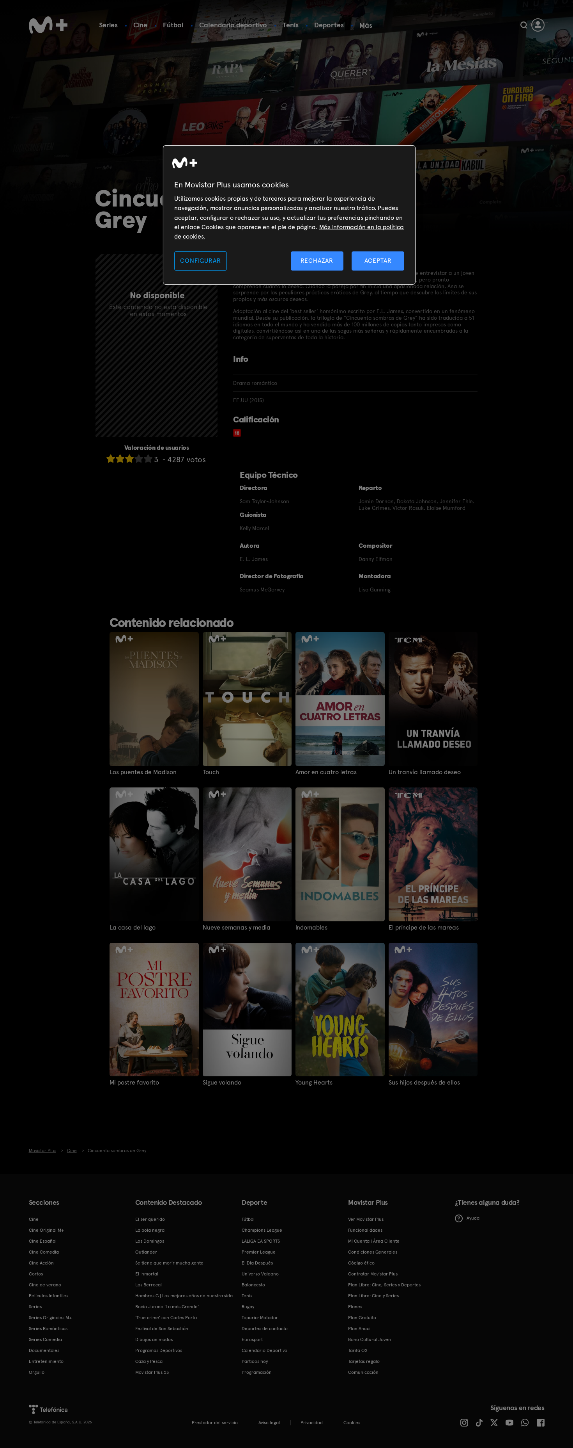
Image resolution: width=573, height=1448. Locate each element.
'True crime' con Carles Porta (166, 1317)
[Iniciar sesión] (538, 25)
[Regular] (129, 458)
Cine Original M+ (46, 1230)
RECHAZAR (317, 260)
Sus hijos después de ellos (424, 1082)
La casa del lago (133, 927)
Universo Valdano (260, 1274)
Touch (211, 772)
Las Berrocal (148, 1285)
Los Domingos (149, 1241)
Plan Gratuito (362, 1317)
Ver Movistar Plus (366, 1219)
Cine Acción (41, 1263)
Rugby (248, 1306)
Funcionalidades (365, 1230)
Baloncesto (253, 1285)
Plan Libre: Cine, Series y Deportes (384, 1285)
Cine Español (43, 1241)
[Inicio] (48, 25)
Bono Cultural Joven (369, 1339)
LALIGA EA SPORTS (261, 1241)
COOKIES (351, 1422)
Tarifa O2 (358, 1350)
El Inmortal (146, 1274)
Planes (355, 1306)
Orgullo (36, 1372)
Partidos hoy (255, 1361)
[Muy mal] (110, 458)
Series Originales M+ (50, 1317)
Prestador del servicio (215, 1422)
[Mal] (120, 458)
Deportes (329, 25)
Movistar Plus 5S (152, 1372)
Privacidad (312, 1422)
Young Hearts (313, 1082)
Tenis (291, 25)
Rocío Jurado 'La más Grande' (167, 1306)
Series (108, 25)
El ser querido (150, 1219)
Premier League (259, 1252)
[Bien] (138, 458)
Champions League (262, 1230)
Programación (257, 1372)
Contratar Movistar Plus (373, 1274)
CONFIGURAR (200, 260)
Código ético (361, 1263)
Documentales (44, 1350)
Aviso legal (269, 1422)
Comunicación (363, 1372)
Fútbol (173, 25)
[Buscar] (523, 24)
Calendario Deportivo (264, 1350)
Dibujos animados (154, 1339)
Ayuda (473, 1218)
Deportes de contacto (265, 1328)
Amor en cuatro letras (326, 772)
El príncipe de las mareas (424, 927)
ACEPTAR (378, 260)
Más (365, 25)
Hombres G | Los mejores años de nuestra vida (184, 1295)
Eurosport (252, 1339)
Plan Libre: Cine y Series (373, 1295)
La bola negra (149, 1230)
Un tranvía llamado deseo (425, 772)
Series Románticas (48, 1328)
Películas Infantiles (48, 1295)
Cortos (36, 1274)
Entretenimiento (46, 1361)
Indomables (311, 927)
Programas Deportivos (158, 1350)
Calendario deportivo (233, 25)
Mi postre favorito (134, 1082)
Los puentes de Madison (143, 772)
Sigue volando (222, 1082)
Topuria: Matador (260, 1317)
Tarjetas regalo (364, 1361)
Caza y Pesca (149, 1361)
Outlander (146, 1252)
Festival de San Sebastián (161, 1328)
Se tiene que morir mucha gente (169, 1263)
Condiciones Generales (372, 1252)
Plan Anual (359, 1328)
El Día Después (257, 1263)
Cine (140, 25)
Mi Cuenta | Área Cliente (374, 1241)
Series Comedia (45, 1339)
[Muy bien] (148, 458)
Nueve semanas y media (237, 927)
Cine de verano (45, 1285)
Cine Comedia (44, 1252)
